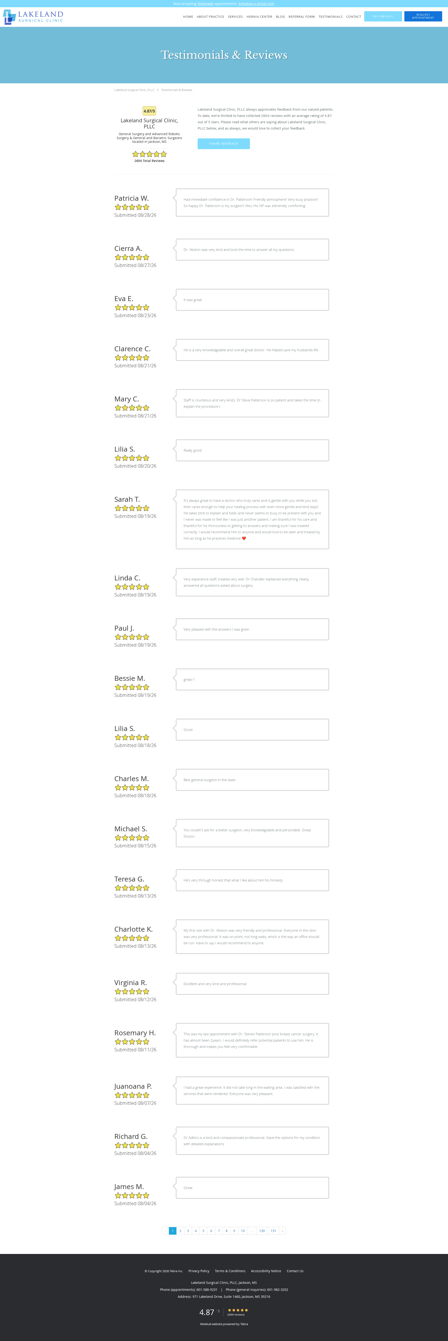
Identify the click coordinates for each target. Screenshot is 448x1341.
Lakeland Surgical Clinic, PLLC (134, 90)
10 (243, 1231)
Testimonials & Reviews (176, 90)
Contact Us (295, 1271)
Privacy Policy (199, 1271)
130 (262, 1231)
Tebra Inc (176, 1271)
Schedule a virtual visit (256, 3)
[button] (423, 16)
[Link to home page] (32, 17)
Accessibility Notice (266, 1271)
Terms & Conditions (230, 1271)
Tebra (244, 1324)
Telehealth (205, 3)
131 (273, 1231)
